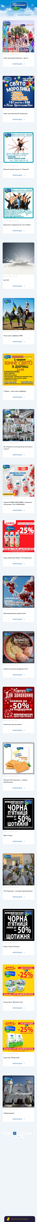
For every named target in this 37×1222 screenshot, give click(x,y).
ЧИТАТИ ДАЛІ (17, 64)
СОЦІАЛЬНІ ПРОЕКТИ (24, 15)
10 (18, 1136)
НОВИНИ (11, 15)
